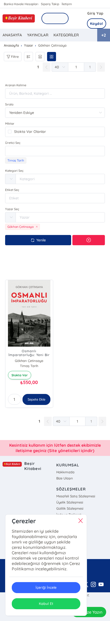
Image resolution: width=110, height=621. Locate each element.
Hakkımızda (65, 472)
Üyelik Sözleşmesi (69, 502)
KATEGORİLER (66, 35)
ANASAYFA (12, 35)
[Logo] (19, 18)
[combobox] (55, 151)
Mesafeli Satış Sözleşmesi (75, 496)
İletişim (67, 4)
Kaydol (96, 23)
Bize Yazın (92, 612)
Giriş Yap (95, 13)
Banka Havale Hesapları (21, 4)
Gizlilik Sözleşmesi (69, 508)
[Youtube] (101, 585)
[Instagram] (93, 585)
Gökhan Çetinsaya (29, 361)
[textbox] (55, 151)
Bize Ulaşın (64, 478)
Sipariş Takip (50, 4)
